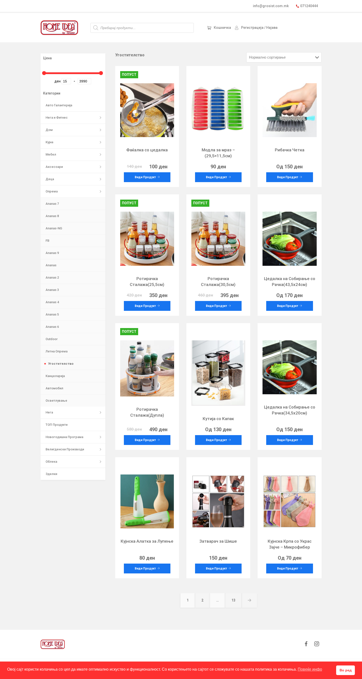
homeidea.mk (59, 27)
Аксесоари (54, 167)
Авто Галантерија (59, 105)
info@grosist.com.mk (271, 6)
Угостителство (61, 363)
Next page (249, 600)
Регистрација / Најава (259, 28)
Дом (49, 130)
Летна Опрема (56, 351)
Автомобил (54, 388)
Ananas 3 (52, 290)
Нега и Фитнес (57, 117)
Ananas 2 (52, 277)
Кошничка (222, 28)
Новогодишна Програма (64, 437)
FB (47, 240)
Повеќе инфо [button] (310, 669)
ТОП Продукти (56, 424)
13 (236, 602)
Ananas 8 (52, 216)
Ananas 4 (52, 302)
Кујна (49, 142)
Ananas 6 (52, 327)
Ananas (51, 265)
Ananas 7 (52, 203)
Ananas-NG (54, 228)
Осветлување (56, 400)
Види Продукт (145, 177)
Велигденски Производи (65, 449)
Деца (50, 179)
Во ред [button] (346, 670)
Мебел (51, 154)
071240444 (309, 6)
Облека (51, 461)
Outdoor (52, 339)
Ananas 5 (52, 314)
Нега (49, 412)
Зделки (51, 474)
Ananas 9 (52, 253)
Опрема (52, 191)
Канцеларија (55, 376)
